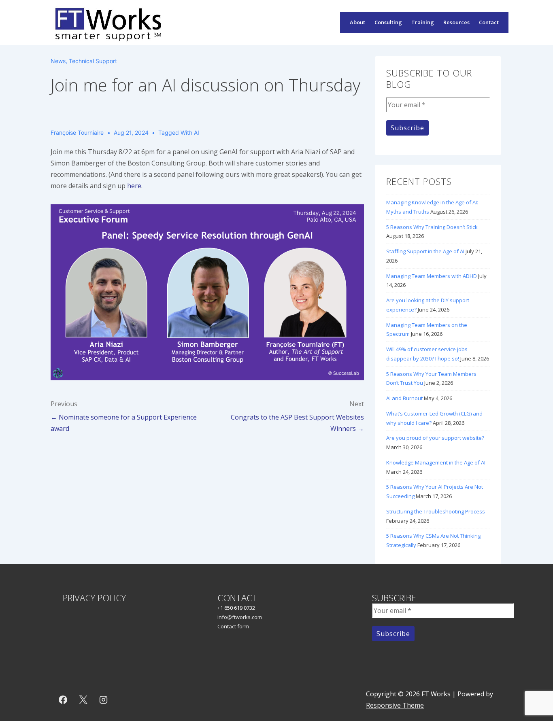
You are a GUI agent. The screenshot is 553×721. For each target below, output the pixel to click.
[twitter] (83, 699)
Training (422, 22)
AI (196, 132)
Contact (489, 22)
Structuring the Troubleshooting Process (435, 511)
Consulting (388, 22)
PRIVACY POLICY (94, 598)
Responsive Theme (395, 705)
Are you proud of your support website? (435, 437)
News (58, 60)
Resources (456, 22)
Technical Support (93, 60)
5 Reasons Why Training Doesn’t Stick (432, 227)
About (357, 22)
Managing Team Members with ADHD (431, 276)
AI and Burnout (404, 398)
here (134, 185)
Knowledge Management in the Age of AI (435, 462)
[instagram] (103, 699)
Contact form (233, 626)
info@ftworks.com (239, 617)
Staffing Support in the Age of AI (425, 251)
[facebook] (63, 699)
